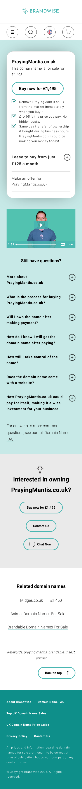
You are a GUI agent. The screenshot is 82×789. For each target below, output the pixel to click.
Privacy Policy (17, 736)
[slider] (36, 244)
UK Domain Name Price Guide (28, 724)
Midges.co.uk (31, 600)
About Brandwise (19, 702)
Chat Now (44, 544)
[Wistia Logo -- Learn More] (63, 244)
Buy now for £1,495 (37, 88)
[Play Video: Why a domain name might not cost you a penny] (41, 225)
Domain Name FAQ (51, 702)
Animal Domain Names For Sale (37, 613)
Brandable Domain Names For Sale (38, 627)
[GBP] (49, 32)
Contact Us (41, 526)
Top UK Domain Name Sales (27, 713)
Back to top (53, 673)
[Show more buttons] (71, 244)
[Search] (30, 33)
